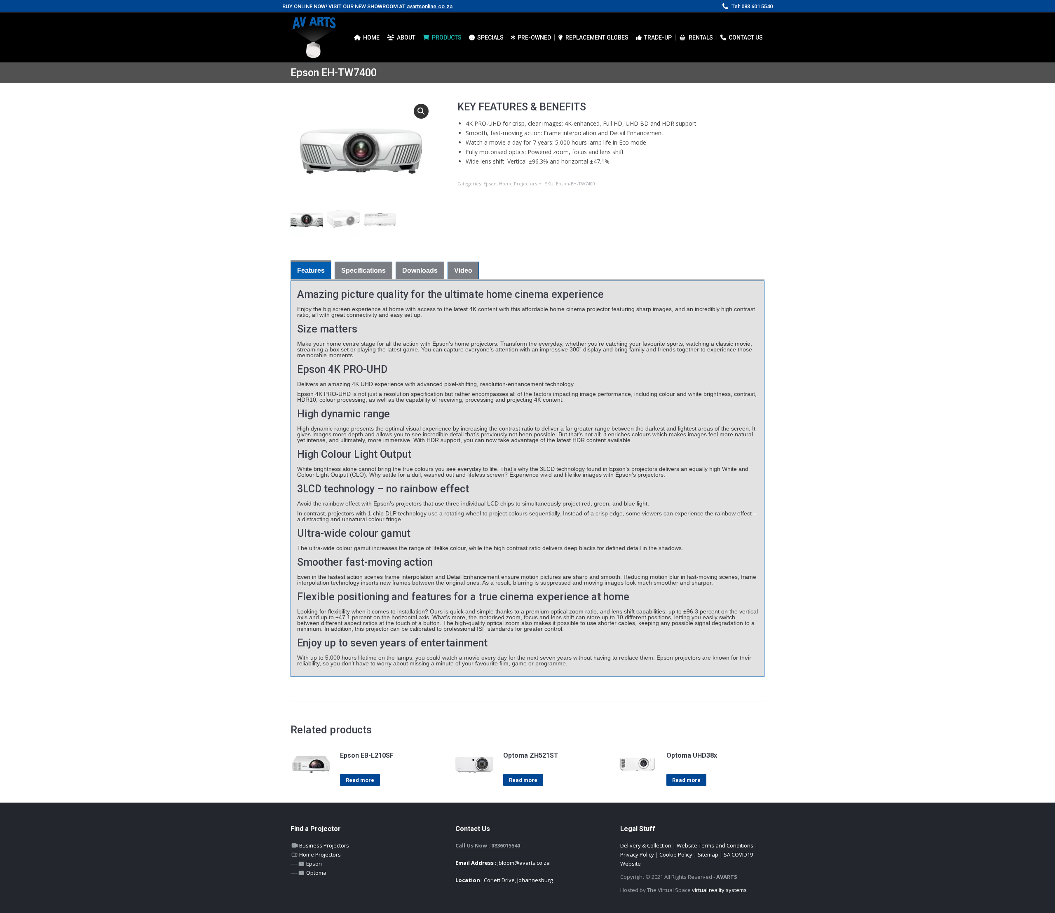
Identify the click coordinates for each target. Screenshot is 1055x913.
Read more (360, 780)
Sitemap (708, 854)
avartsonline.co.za (429, 6)
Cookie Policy (675, 854)
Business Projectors (323, 845)
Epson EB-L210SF (367, 755)
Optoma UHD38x (691, 755)
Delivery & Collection (645, 845)
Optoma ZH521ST (530, 755)
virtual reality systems (719, 890)
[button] (421, 111)
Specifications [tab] (363, 270)
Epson (490, 183)
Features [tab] (311, 270)
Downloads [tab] (420, 270)
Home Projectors (518, 183)
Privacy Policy (637, 854)
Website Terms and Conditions (715, 845)
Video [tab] (463, 270)
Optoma (315, 872)
